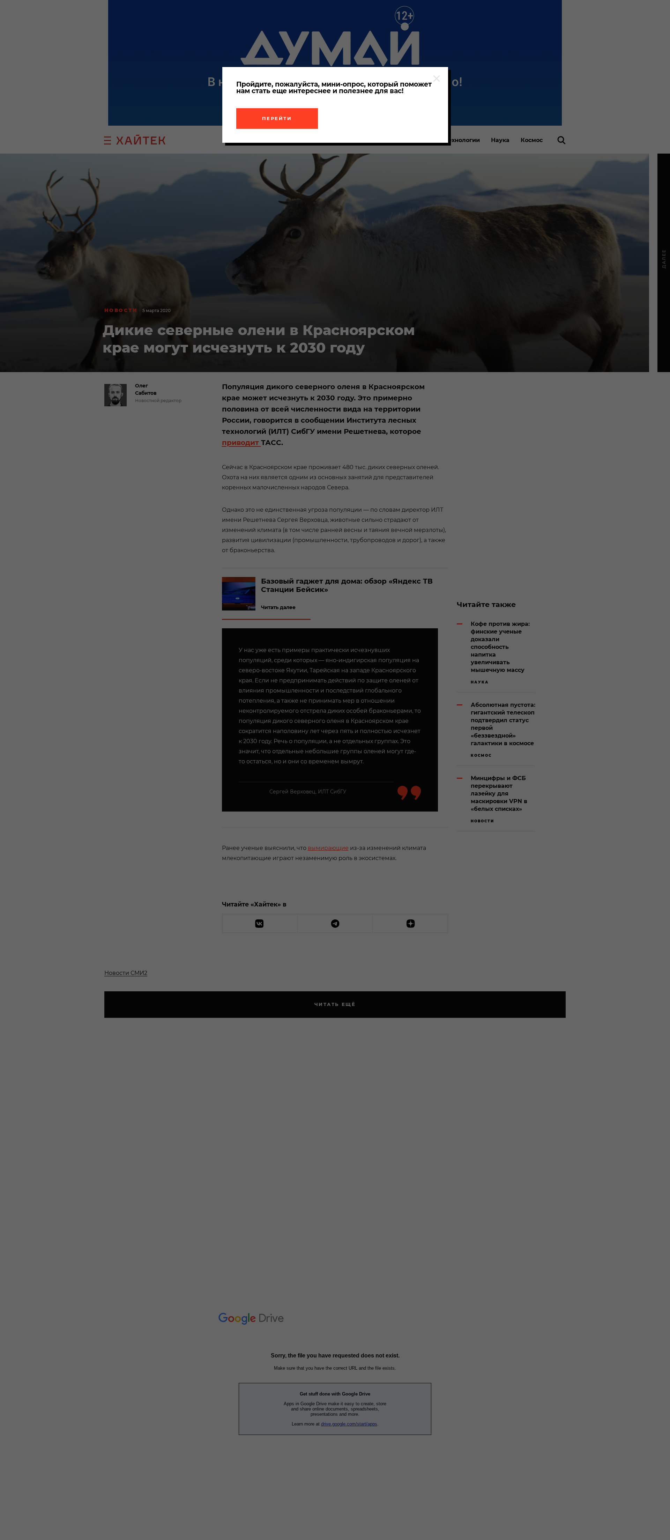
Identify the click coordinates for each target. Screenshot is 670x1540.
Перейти (277, 118)
